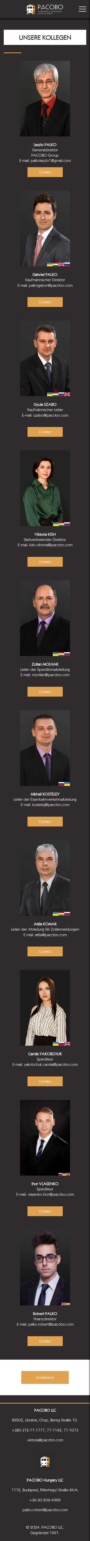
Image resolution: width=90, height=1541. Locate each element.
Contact (45, 172)
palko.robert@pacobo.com (45, 1510)
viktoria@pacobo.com (45, 1440)
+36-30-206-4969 (45, 1500)
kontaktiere (45, 1377)
